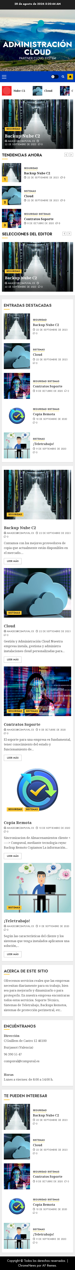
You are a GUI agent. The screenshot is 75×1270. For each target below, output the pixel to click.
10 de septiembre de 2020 (42, 223)
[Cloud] (11, 172)
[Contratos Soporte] (11, 195)
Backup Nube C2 (22, 136)
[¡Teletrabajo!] (17, 445)
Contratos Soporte (38, 196)
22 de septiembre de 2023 (20, 144)
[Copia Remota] (11, 218)
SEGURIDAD (13, 129)
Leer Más (12, 561)
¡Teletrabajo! (43, 444)
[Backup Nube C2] (17, 326)
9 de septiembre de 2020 (51, 449)
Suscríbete (70, 77)
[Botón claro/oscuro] (55, 77)
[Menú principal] (4, 76)
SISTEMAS (30, 168)
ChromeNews (27, 1265)
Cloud (28, 173)
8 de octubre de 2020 (40, 200)
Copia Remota (35, 219)
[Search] (63, 76)
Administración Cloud (37, 48)
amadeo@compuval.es (21, 141)
